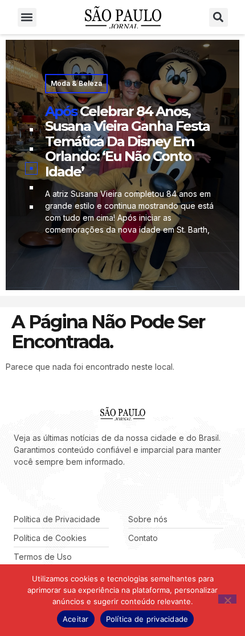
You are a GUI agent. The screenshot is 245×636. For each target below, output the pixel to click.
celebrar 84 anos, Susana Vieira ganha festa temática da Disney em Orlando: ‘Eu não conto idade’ (127, 141)
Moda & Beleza (76, 83)
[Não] (227, 599)
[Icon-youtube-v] (68, 490)
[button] (27, 17)
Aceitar (76, 618)
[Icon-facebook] (17, 490)
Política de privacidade (147, 618)
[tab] (31, 129)
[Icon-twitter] (34, 490)
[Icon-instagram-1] (51, 490)
